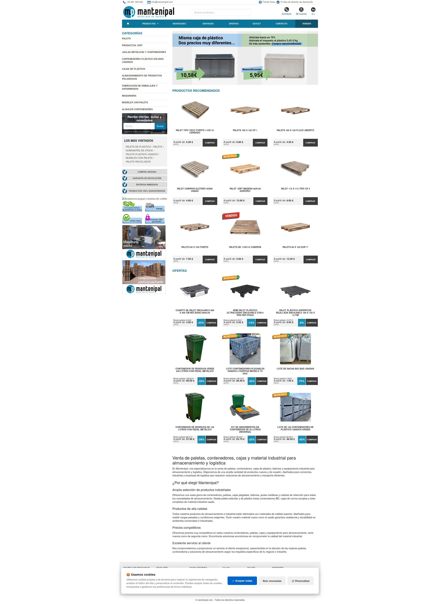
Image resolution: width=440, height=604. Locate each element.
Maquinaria (129, 95)
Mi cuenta (301, 13)
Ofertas (234, 24)
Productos (149, 24)
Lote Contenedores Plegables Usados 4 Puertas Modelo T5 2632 (245, 371)
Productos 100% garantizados (147, 190)
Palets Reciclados (138, 161)
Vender (306, 24)
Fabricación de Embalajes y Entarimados (140, 87)
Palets (126, 38)
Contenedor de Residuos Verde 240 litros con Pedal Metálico (194, 370)
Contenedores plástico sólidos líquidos (143, 60)
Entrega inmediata (147, 184)
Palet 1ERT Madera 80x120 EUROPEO (245, 190)
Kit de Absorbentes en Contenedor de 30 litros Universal (245, 429)
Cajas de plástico (133, 68)
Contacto (287, 13)
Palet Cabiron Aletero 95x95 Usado (195, 190)
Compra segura (147, 171)
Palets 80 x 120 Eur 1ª (295, 247)
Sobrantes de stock (139, 150)
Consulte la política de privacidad (136, 131)
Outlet (257, 24)
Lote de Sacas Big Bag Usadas (295, 368)
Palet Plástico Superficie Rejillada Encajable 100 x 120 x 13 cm (295, 312)
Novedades (179, 24)
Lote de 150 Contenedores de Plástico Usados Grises (295, 428)
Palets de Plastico (138, 146)
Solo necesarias (272, 581)
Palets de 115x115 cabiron (245, 247)
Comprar (210, 142)
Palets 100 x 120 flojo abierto (295, 130)
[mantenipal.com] (148, 11)
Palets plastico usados (142, 154)
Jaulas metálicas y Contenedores (144, 52)
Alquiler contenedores (137, 109)
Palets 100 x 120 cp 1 (245, 130)
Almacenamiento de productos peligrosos (142, 77)
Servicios (208, 24)
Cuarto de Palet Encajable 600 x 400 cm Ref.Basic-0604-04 (195, 311)
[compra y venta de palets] (144, 276)
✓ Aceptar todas (242, 581)
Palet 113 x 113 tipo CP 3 (295, 188)
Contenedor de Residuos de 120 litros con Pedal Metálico (194, 428)
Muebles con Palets (135, 102)
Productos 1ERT (132, 45)
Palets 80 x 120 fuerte (194, 247)
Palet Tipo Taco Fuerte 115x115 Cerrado (195, 131)
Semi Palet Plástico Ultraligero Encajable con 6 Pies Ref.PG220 (245, 312)
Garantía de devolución (147, 178)
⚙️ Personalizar (301, 581)
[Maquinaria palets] (144, 241)
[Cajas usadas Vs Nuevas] (245, 58)
